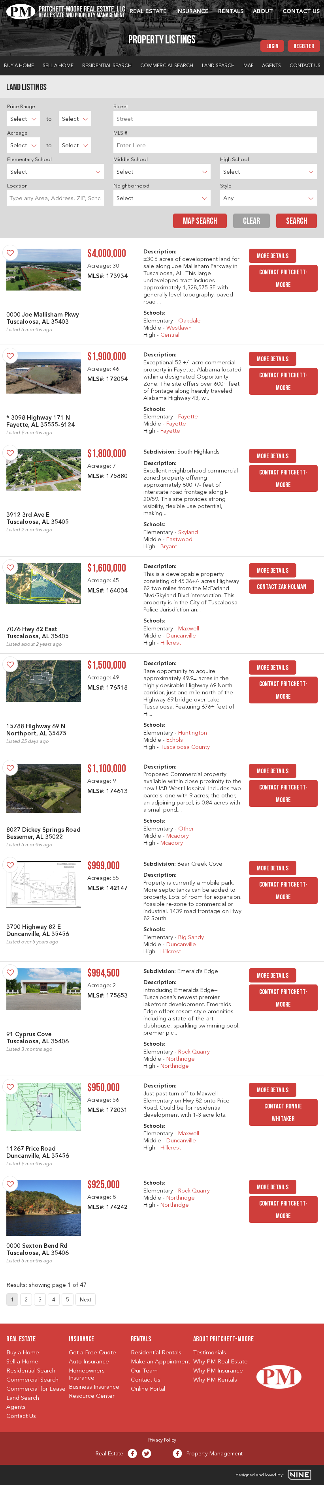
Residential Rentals (156, 1353)
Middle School (130, 159)
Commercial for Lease (36, 1389)
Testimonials (209, 1353)
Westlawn (179, 328)
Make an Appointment (160, 1362)
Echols (174, 740)
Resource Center (92, 1396)
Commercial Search (166, 66)
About (263, 11)
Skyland (188, 533)
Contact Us (301, 11)
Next (85, 1300)
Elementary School (29, 159)
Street (120, 106)
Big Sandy (191, 938)
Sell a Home (58, 66)
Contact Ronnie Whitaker (283, 1113)
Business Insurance (94, 1387)
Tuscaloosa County (185, 747)
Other (186, 829)
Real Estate (148, 11)
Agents (271, 66)
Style (226, 186)
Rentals (230, 11)
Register (304, 46)
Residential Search (107, 66)
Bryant (168, 547)
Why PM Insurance (218, 1371)
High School (234, 159)
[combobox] (55, 197)
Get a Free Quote (92, 1353)
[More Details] (43, 278)
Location (17, 186)
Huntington (192, 733)
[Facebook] (132, 1455)
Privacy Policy (162, 1440)
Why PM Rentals (215, 1380)
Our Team (144, 1371)
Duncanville (181, 636)
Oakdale (189, 321)
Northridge (180, 1059)
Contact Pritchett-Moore (283, 279)
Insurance (192, 11)
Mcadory (177, 836)
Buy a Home (19, 66)
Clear (251, 221)
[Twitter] (146, 1455)
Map (248, 66)
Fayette (188, 417)
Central (169, 335)
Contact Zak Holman (281, 587)
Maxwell (188, 629)
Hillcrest (170, 643)
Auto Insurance (89, 1362)
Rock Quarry (194, 1052)
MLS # (120, 133)
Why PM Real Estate (220, 1362)
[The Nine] (299, 1475)
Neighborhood (131, 186)
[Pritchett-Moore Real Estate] (65, 10)
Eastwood (179, 540)
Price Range (21, 106)
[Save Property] (10, 252)
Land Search (218, 66)
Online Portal (148, 1389)
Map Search (200, 221)
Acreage (17, 133)
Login (272, 46)
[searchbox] (55, 197)
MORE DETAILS (272, 256)
